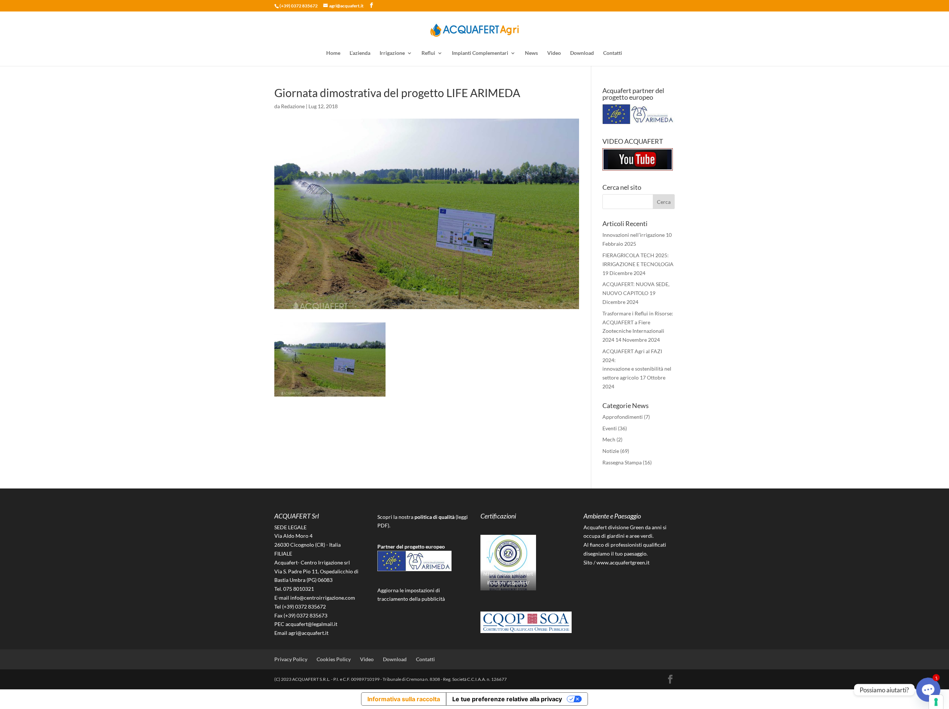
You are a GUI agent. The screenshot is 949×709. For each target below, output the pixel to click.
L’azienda (360, 53)
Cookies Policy (334, 659)
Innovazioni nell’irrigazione (633, 235)
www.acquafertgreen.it (622, 562)
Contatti (612, 53)
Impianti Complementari (480, 53)
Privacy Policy (290, 659)
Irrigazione (392, 53)
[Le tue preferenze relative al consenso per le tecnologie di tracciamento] (936, 702)
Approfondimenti (622, 417)
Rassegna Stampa (622, 462)
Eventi (609, 428)
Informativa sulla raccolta (403, 699)
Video (554, 53)
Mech (608, 439)
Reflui (428, 53)
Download (582, 53)
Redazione (293, 106)
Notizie (610, 451)
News (531, 53)
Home (333, 53)
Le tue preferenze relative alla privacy (507, 699)
